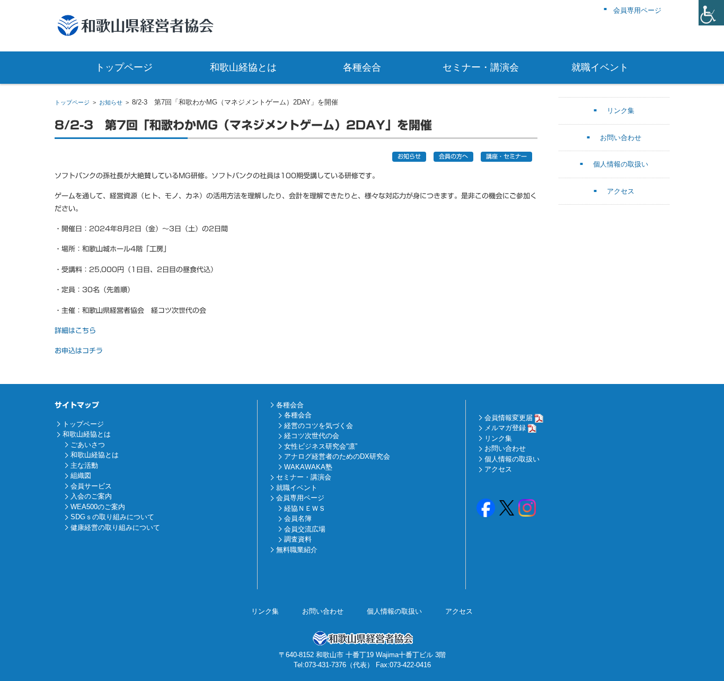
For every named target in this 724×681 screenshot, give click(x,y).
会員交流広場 (304, 529)
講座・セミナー (506, 156)
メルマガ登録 (505, 428)
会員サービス (91, 486)
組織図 (80, 475)
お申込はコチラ (79, 350)
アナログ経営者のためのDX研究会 (337, 456)
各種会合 (362, 67)
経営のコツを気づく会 (318, 426)
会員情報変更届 (508, 418)
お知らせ (110, 102)
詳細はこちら (75, 330)
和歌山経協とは (243, 67)
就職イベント (600, 67)
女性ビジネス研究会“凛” (320, 446)
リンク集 (620, 111)
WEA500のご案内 (97, 507)
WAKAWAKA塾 (308, 467)
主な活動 (84, 465)
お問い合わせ (620, 138)
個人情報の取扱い (620, 164)
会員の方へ (453, 156)
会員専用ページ (300, 498)
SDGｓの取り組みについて (112, 517)
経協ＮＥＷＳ (304, 508)
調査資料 (298, 539)
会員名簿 (298, 518)
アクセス (620, 191)
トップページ (124, 67)
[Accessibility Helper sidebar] (711, 12)
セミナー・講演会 (481, 67)
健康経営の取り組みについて (115, 527)
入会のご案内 (91, 496)
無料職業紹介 (296, 550)
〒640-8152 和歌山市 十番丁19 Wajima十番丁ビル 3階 (362, 655)
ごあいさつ (87, 445)
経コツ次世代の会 (311, 436)
